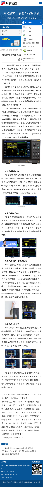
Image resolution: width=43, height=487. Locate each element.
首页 (10, 50)
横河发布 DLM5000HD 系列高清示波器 (20, 448)
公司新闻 (4, 31)
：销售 (29, 28)
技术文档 (4, 34)
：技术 (29, 31)
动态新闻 (15, 50)
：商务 (29, 35)
